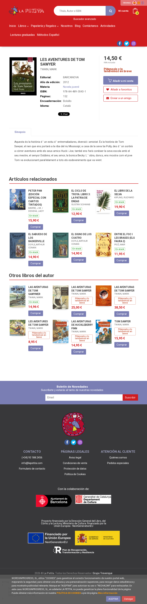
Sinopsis (20, 132)
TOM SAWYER (122, 321)
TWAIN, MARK (48, 69)
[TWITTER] (126, 43)
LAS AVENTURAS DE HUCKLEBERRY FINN (82, 325)
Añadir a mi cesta (122, 81)
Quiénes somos (118, 457)
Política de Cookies (75, 474)
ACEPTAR (113, 599)
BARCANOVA (71, 77)
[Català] (138, 2)
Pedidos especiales (118, 463)
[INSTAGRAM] (133, 43)
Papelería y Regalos (44, 26)
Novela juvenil (71, 86)
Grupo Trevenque (102, 573)
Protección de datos (75, 468)
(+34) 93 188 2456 (32, 457)
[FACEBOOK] (119, 43)
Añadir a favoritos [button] (121, 89)
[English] (142, 2)
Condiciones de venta (75, 463)
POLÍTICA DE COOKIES (69, 593)
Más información (107, 593)
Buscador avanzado (85, 19)
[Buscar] (111, 11)
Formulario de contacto (32, 468)
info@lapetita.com (32, 463)
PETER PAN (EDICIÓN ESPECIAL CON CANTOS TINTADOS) (37, 197)
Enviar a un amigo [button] (120, 98)
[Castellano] (134, 3)
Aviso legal (75, 457)
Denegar (128, 599)
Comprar (35, 226)
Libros (22, 26)
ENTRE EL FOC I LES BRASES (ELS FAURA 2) (124, 238)
